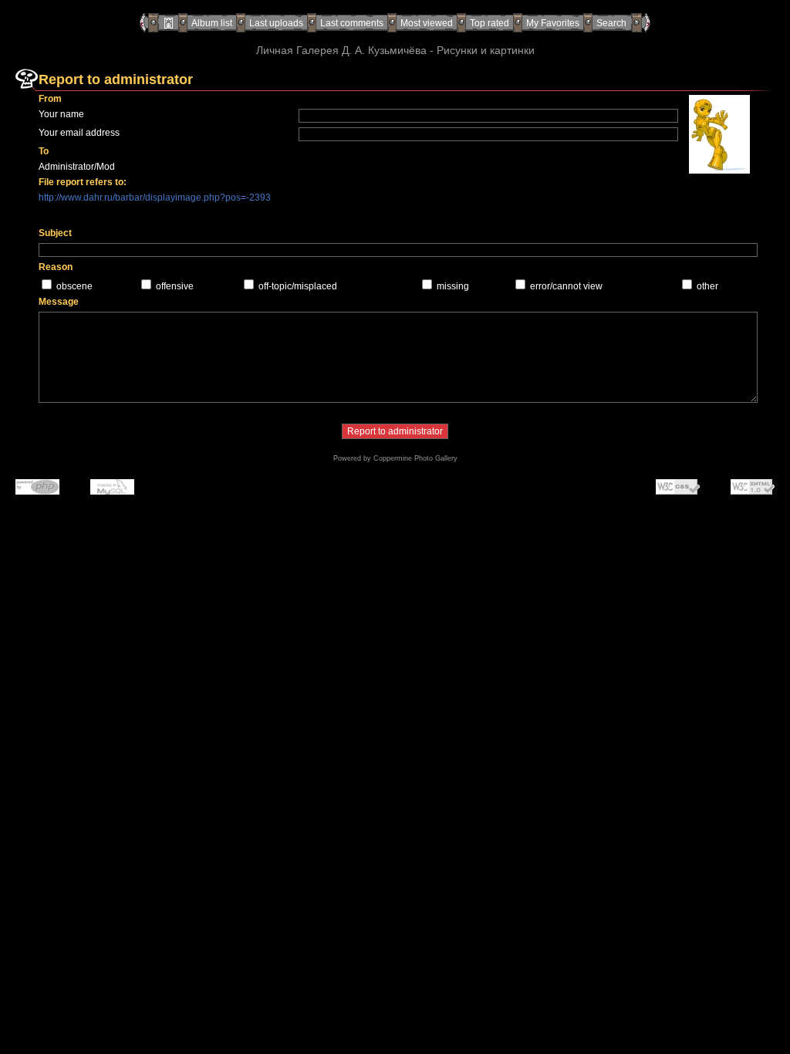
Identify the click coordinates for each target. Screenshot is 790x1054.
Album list (211, 23)
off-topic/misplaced (297, 286)
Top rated (489, 23)
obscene (74, 286)
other (707, 286)
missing (453, 286)
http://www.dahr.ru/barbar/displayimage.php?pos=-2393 (155, 197)
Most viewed (426, 23)
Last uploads (276, 23)
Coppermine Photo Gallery (415, 458)
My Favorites (552, 23)
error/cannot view (566, 286)
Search (611, 23)
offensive (175, 286)
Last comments (351, 23)
